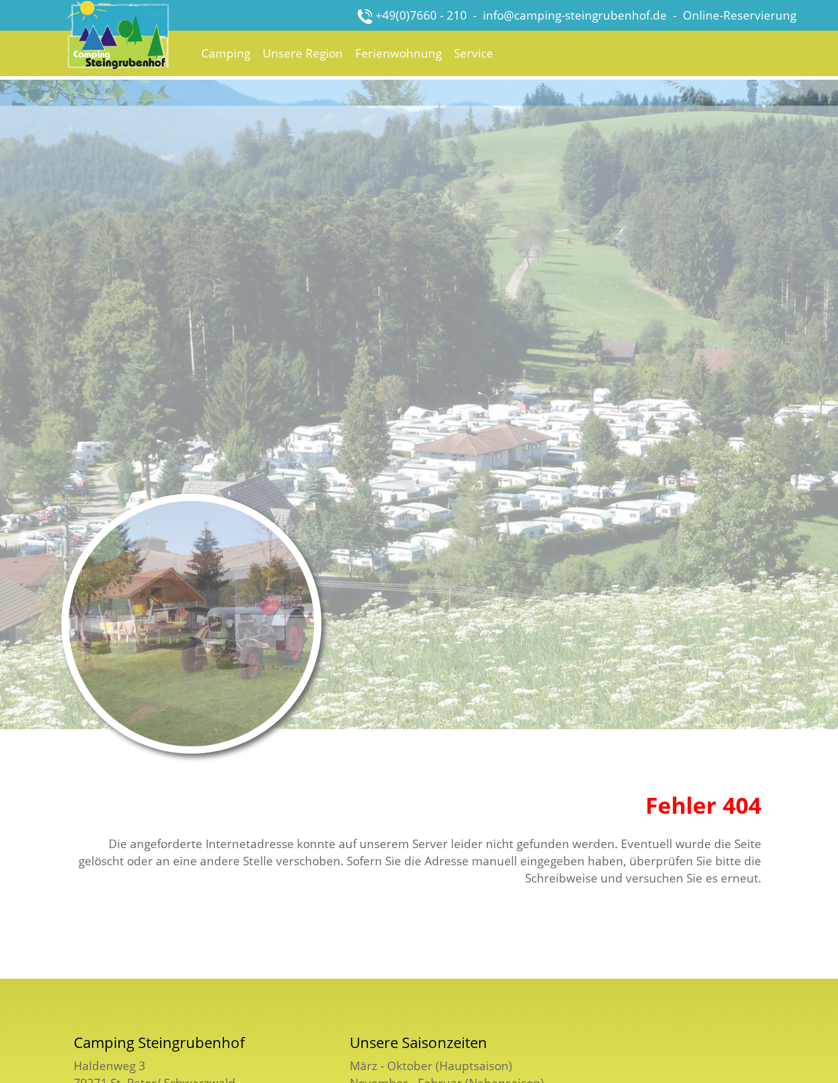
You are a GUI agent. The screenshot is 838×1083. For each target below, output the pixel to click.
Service (473, 53)
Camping (225, 53)
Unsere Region (303, 53)
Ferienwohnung (398, 53)
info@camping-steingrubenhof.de (575, 15)
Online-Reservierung (739, 15)
